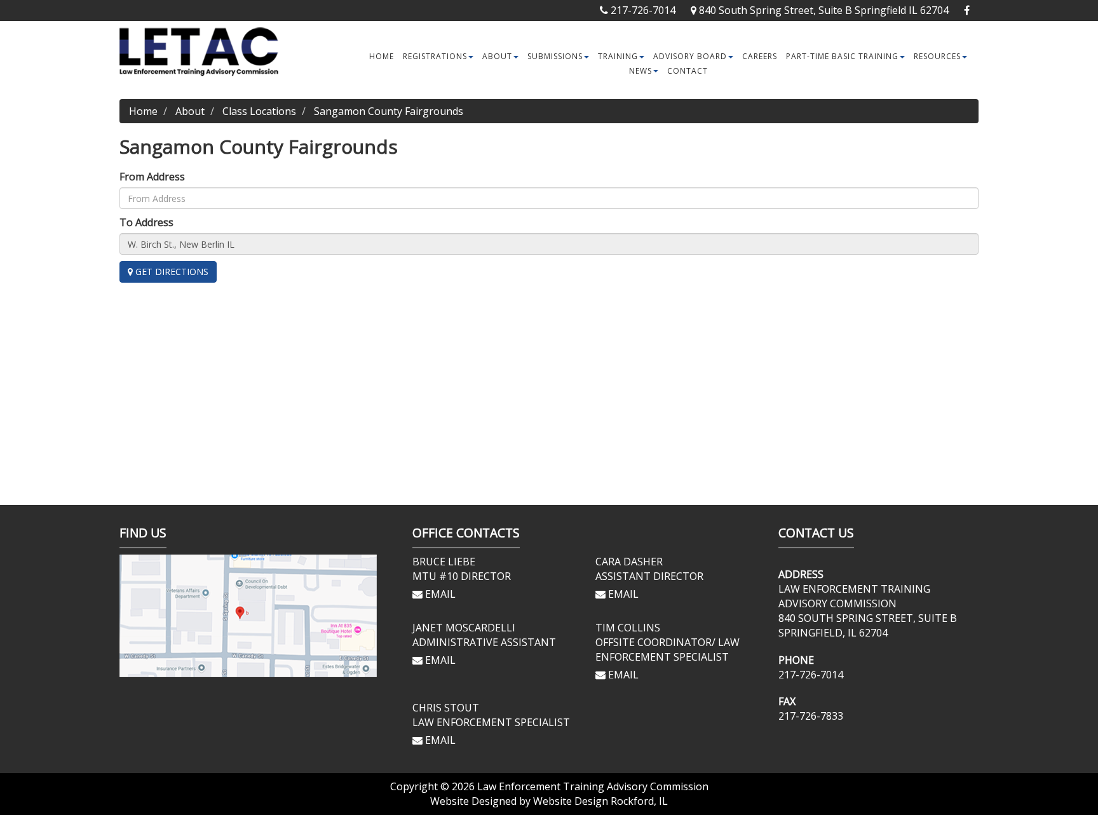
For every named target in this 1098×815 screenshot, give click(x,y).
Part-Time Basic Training (842, 56)
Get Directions (170, 272)
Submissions (555, 56)
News (640, 70)
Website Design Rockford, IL (600, 801)
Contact (687, 70)
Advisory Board (690, 56)
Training (618, 56)
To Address (146, 222)
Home (381, 56)
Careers (759, 56)
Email (439, 594)
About (497, 56)
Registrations (435, 56)
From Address (152, 177)
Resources (937, 56)
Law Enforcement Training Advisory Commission (592, 786)
